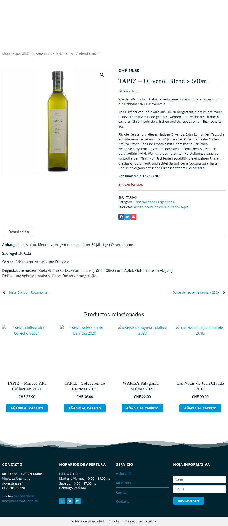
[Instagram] (77, 501)
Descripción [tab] (18, 231)
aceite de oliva (155, 207)
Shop (6, 53)
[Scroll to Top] (222, 513)
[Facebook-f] (62, 501)
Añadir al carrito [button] (27, 408)
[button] (102, 75)
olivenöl (173, 207)
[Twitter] (70, 501)
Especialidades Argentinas (32, 53)
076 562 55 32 (24, 496)
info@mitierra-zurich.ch (20, 501)
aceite (138, 207)
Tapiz (184, 207)
